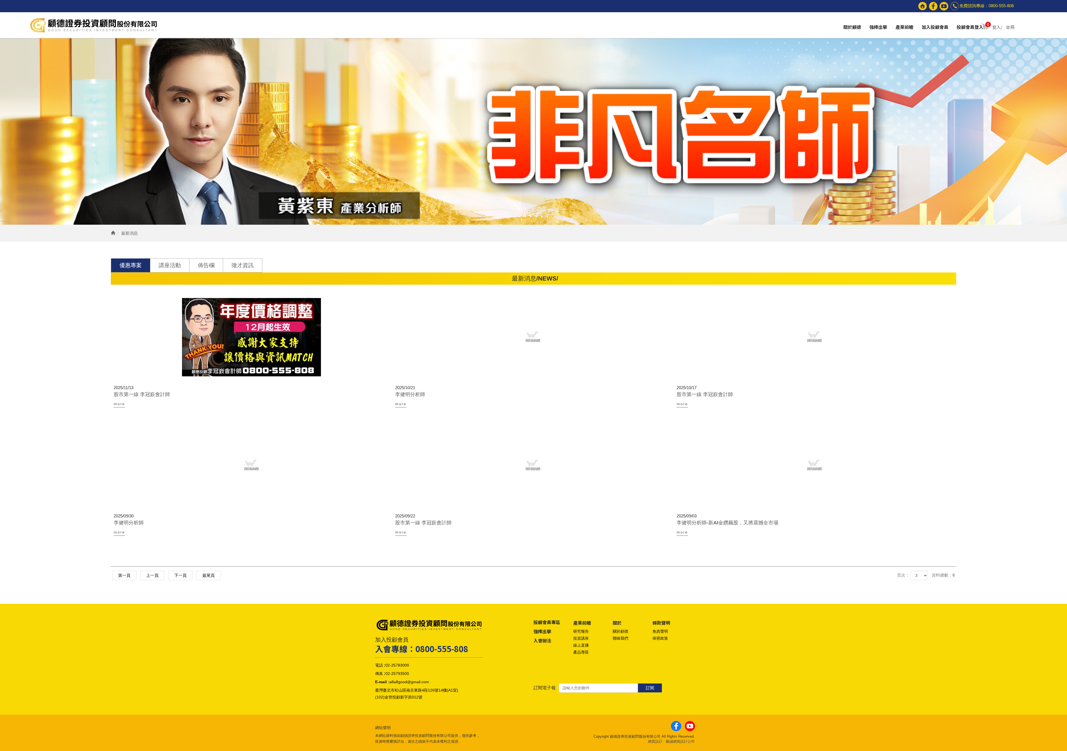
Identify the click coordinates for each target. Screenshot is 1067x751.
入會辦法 (542, 640)
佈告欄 (206, 265)
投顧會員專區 (547, 622)
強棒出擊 (878, 27)
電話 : (380, 665)
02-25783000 (397, 665)
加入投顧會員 (935, 27)
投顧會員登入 (970, 27)
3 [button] (525, 216)
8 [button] (553, 216)
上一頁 (152, 575)
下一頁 (180, 575)
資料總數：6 (943, 575)
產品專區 (581, 652)
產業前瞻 (904, 27)
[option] (533, 131)
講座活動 (170, 265)
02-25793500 (397, 673)
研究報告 (581, 631)
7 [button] (547, 216)
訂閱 (650, 687)
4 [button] (531, 216)
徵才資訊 (242, 265)
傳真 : (380, 673)
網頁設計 (655, 741)
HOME (93, 25)
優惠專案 (130, 265)
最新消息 (129, 233)
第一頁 (124, 575)
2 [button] (519, 216)
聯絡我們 (620, 638)
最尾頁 (208, 575)
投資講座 (581, 638)
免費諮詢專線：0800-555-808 (986, 5)
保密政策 (660, 638)
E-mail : (382, 682)
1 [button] (514, 216)
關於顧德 (852, 27)
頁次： (903, 575)
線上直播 (581, 645)
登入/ (997, 27)
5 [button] (536, 216)
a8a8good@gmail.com (409, 682)
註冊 (1010, 27)
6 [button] (542, 216)
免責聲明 (660, 631)
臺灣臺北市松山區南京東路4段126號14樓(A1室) (416, 690)
